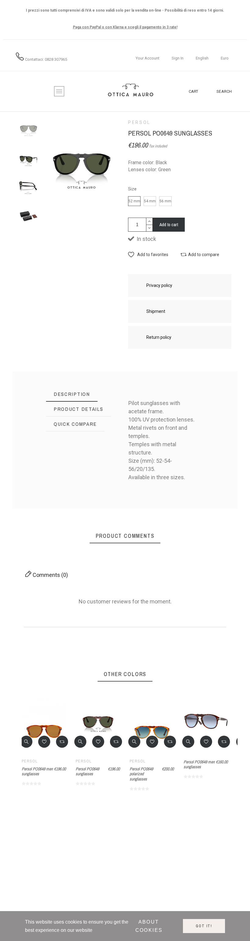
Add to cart (168, 224)
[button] (148, 255)
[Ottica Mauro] (130, 91)
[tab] (72, 394)
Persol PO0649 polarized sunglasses (141, 774)
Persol (139, 122)
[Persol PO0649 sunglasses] (222, 438)
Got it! (204, 926)
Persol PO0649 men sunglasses (37, 771)
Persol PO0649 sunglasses (222, 467)
